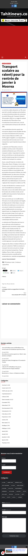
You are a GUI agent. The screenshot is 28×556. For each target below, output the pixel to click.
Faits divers (5, 414)
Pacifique (4, 425)
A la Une (3, 63)
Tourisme (4, 442)
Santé (3, 431)
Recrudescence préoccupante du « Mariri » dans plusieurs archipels (14, 354)
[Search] (25, 57)
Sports (3, 440)
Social (3, 434)
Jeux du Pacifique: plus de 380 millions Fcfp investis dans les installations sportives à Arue (13, 348)
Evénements (5, 411)
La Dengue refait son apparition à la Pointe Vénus (13, 289)
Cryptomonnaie (6, 393)
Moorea (8, 283)
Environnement (6, 408)
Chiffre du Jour (6, 391)
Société (4, 437)
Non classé (4, 422)
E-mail (4, 464)
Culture (4, 396)
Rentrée (12, 283)
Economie (4, 402)
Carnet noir (5, 388)
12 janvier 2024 (6, 89)
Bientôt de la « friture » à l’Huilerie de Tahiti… (13, 373)
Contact (16, 3)
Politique (4, 428)
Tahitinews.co (14, 13)
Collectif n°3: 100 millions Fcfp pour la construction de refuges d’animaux (11, 367)
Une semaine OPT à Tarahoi (19, 293)
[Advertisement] (14, 41)
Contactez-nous (14, 536)
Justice (4, 419)
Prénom (4, 458)
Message (4, 516)
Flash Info (4, 416)
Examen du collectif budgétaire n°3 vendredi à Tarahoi (13, 361)
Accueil (11, 3)
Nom (6, 502)
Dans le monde (5, 399)
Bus (5, 283)
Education (8, 63)
